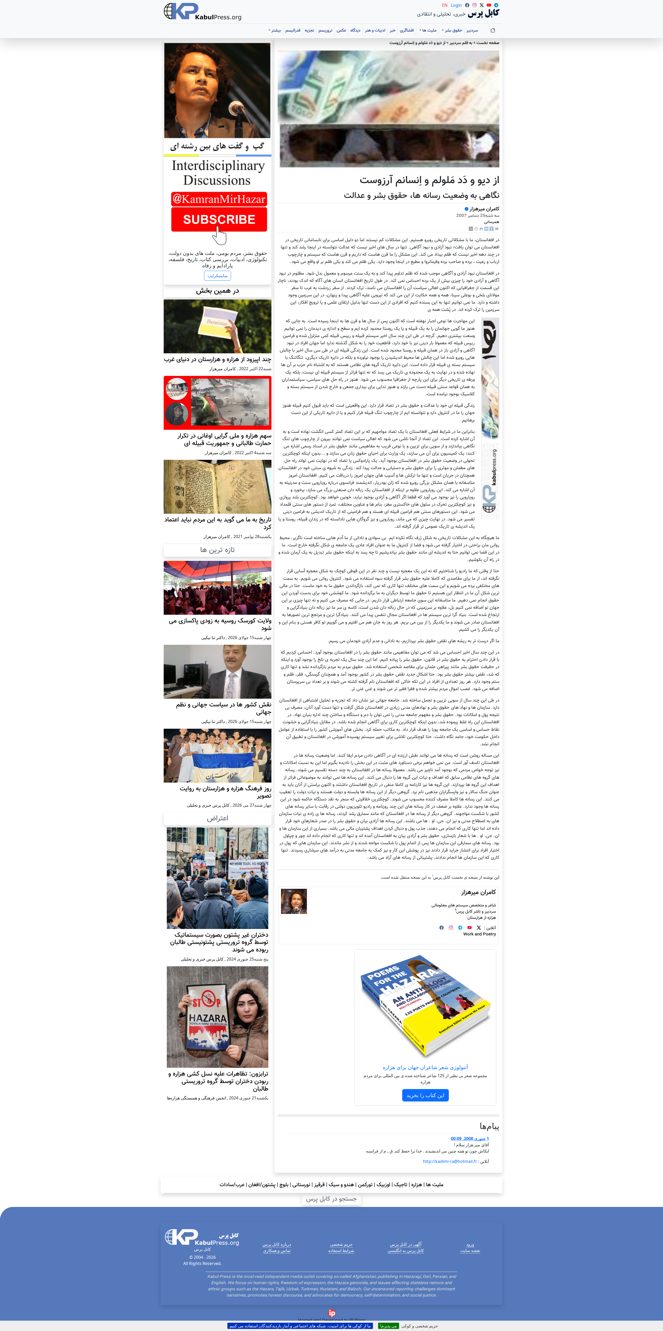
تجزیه (309, 30)
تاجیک (400, 1185)
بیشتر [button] (275, 30)
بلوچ (284, 1185)
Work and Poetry (479, 934)
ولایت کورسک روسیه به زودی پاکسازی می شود (220, 624)
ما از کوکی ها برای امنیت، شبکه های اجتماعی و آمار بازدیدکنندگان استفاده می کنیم (300, 1326)
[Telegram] (460, 928)
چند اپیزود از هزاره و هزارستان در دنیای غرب (217, 359)
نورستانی (301, 1185)
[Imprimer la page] (481, 229)
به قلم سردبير (461, 43)
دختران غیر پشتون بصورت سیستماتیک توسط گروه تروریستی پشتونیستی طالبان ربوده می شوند (219, 942)
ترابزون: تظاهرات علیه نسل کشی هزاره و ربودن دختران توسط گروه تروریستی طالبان (218, 1081)
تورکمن (365, 1185)
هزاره (416, 1185)
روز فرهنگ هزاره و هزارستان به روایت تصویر (225, 792)
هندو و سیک (341, 1185)
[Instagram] (451, 928)
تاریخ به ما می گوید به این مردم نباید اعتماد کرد (217, 523)
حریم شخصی (341, 1244)
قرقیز (319, 1185)
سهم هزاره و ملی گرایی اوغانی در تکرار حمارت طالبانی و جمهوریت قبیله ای (224, 439)
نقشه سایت (470, 1250)
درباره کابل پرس (277, 1244)
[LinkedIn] (486, 229)
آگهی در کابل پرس (405, 1244)
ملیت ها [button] (428, 30)
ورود (470, 1244)
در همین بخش (217, 291)
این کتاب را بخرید (425, 1095)
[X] (471, 229)
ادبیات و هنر (375, 30)
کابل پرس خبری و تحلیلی (208, 805)
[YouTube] (469, 928)
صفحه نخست (488, 43)
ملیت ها (434, 1185)
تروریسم (325, 30)
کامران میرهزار (484, 209)
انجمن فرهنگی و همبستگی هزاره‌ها (196, 1098)
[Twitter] (479, 928)
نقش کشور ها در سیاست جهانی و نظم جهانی (223, 708)
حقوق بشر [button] (453, 30)
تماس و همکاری (277, 1250)
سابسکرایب (217, 275)
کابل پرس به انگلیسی (405, 1250)
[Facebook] (491, 229)
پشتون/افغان (262, 1185)
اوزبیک (383, 1185)
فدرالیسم (292, 30)
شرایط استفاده (341, 1250)
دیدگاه (355, 30)
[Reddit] (476, 229)
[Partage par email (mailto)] (497, 229)
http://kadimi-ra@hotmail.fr (450, 1161)
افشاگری (407, 30)
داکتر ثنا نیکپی (213, 637)
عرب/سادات (232, 1185)
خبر (392, 30)
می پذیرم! (388, 1326)
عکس (341, 30)
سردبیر (472, 30)
